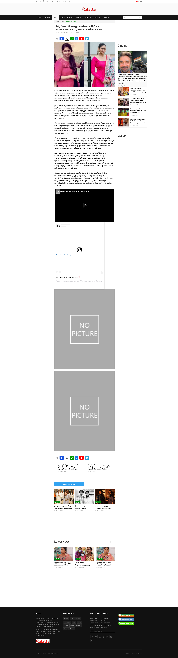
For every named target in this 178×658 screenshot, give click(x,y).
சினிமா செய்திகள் (71, 21)
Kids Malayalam (94, 628)
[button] (84, 205)
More (106, 17)
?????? (57, 502)
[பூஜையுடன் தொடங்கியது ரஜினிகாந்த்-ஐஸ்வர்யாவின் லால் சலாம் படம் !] (64, 496)
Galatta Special (66, 17)
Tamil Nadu (67, 622)
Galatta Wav (104, 624)
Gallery (79, 17)
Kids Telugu (104, 628)
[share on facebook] (62, 38)
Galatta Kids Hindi (106, 626)
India (74, 622)
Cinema (47, 17)
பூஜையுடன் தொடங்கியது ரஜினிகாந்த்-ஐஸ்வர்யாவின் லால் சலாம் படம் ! (63, 508)
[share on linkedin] (76, 38)
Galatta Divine (94, 622)
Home (40, 17)
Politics (78, 619)
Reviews (78, 625)
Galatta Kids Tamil (95, 626)
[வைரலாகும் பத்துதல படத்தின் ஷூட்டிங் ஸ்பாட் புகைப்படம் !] (105, 496)
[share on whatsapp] (72, 38)
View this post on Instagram (65, 255)
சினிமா (55, 17)
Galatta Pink (104, 620)
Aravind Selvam (77, 32)
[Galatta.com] (89, 8)
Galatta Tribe (93, 624)
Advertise (97, 17)
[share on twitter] (67, 39)
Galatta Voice (104, 618)
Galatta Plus (93, 620)
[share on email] (81, 38)
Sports (66, 625)
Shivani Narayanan (74, 281)
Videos (87, 17)
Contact (71, 2)
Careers (78, 2)
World (79, 622)
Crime (72, 625)
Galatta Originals (105, 622)
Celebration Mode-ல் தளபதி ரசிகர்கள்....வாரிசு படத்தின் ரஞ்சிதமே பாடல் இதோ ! (99, 467)
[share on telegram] (87, 38)
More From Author (69, 484)
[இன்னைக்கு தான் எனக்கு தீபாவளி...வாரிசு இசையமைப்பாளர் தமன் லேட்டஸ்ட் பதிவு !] (84, 496)
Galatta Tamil (93, 618)
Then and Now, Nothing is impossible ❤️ (68, 277)
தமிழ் (62, 21)
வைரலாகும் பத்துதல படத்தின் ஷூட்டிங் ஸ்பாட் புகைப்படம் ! (103, 508)
